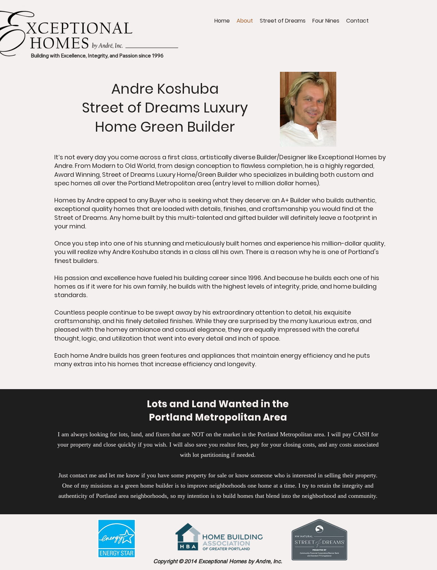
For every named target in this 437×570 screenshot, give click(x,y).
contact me (83, 475)
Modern (103, 165)
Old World (140, 165)
